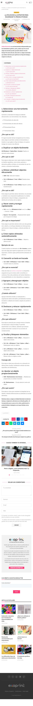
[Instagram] (13, 676)
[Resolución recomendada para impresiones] (9, 630)
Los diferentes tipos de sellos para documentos (9, 657)
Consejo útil (9, 97)
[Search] (27, 2)
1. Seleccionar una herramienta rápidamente (15, 66)
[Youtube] (20, 676)
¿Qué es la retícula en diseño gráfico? (23, 616)
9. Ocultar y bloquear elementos (12, 95)
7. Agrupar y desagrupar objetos (12, 88)
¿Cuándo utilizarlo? (11, 90)
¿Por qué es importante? (12, 79)
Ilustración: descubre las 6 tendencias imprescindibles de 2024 (8, 618)
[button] (3, 460)
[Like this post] (14, 419)
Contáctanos (18, 691)
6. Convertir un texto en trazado (12, 84)
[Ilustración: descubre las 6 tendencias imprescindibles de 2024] (9, 609)
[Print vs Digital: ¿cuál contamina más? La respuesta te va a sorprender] (16, 456)
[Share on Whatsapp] (10, 423)
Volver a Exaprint (9, 691)
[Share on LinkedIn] (3, 423)
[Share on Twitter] (22, 419)
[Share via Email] (22, 423)
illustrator (5, 413)
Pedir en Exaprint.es (16, 567)
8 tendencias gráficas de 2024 (23, 657)
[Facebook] (9, 676)
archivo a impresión (17, 270)
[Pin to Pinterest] (25, 419)
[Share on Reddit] (7, 423)
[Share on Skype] (18, 423)
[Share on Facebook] (18, 419)
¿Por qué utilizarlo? (11, 93)
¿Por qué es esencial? (12, 86)
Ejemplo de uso (10, 82)
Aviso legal (25, 691)
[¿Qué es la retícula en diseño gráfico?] (24, 609)
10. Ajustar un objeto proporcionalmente (14, 99)
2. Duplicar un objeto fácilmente (12, 69)
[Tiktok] (24, 676)
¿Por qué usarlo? (11, 101)
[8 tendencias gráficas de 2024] (24, 649)
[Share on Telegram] (14, 423)
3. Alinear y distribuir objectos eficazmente (14, 73)
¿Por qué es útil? (10, 68)
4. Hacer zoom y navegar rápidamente (13, 77)
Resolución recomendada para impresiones (7, 638)
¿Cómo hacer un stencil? (22, 637)
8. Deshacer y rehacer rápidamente (13, 92)
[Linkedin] (16, 676)
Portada (3, 7)
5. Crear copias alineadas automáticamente (15, 80)
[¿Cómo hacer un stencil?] (24, 630)
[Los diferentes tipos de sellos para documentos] (9, 649)
